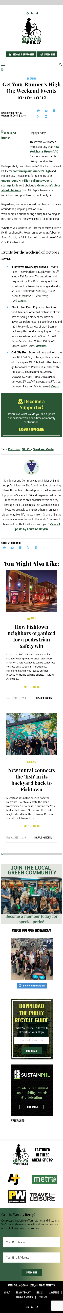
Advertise (54, 1292)
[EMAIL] (13, 547)
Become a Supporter (23, 54)
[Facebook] (55, 110)
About (7, 1292)
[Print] (39, 110)
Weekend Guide (43, 449)
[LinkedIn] (47, 116)
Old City (27, 449)
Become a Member (24, 1297)
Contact (43, 1297)
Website (40, 346)
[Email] (47, 110)
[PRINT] (5, 547)
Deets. (22, 300)
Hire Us (40, 1292)
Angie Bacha (45, 698)
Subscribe (49, 54)
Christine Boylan (13, 113)
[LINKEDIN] (37, 547)
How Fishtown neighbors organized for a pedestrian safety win (31, 636)
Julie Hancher (44, 837)
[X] (39, 116)
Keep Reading (31, 687)
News (33, 618)
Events (32, 78)
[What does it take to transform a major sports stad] (32, 959)
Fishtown (14, 449)
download (31, 1051)
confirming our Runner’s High (32, 171)
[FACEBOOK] (21, 547)
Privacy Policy (23, 1292)
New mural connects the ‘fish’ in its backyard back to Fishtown (31, 780)
